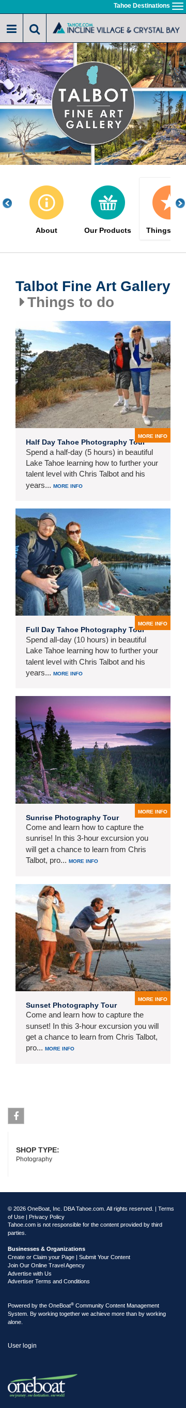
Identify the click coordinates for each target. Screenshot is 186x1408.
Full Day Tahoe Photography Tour (85, 629)
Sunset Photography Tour (71, 1005)
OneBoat (61, 1305)
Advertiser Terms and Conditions (49, 1281)
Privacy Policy (47, 1217)
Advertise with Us (30, 1273)
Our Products (107, 230)
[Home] (116, 27)
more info (152, 436)
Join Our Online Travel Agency (46, 1265)
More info (68, 486)
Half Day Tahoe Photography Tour (85, 442)
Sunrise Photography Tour (72, 817)
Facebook (16, 1116)
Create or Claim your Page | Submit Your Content (69, 1257)
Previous (13, 203)
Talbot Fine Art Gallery (93, 286)
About (46, 230)
